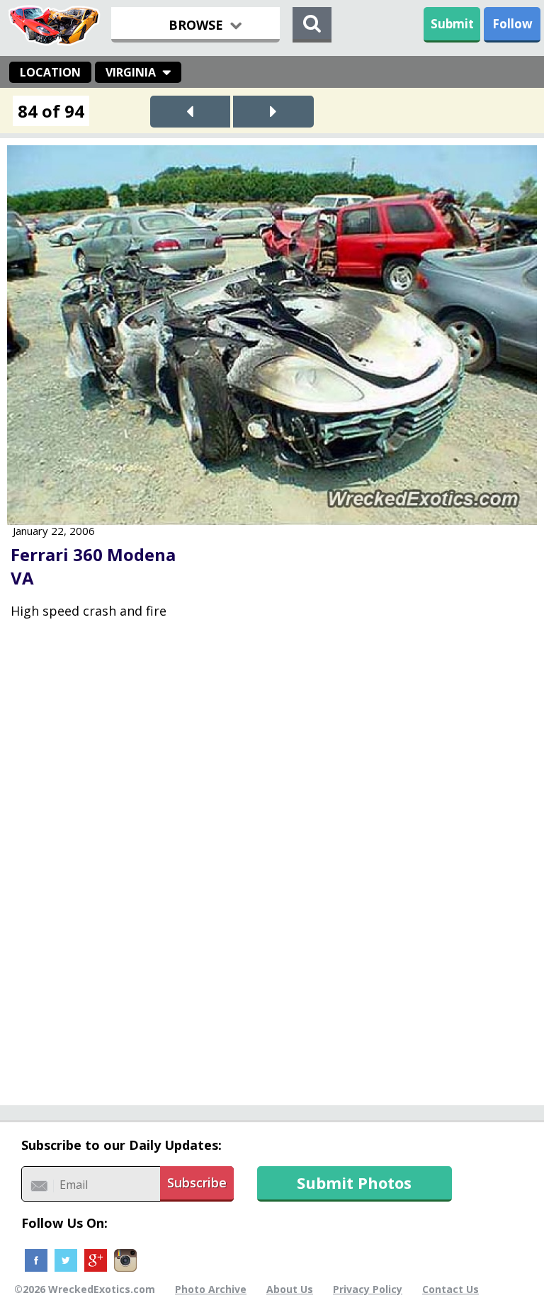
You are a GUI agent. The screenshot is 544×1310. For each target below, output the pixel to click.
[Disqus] (272, 872)
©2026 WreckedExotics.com (84, 1289)
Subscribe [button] (197, 1182)
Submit (452, 24)
